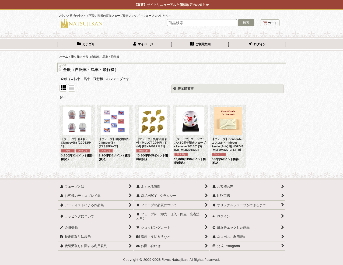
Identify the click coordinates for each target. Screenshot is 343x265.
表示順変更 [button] (186, 88)
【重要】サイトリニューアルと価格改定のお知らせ (171, 5)
